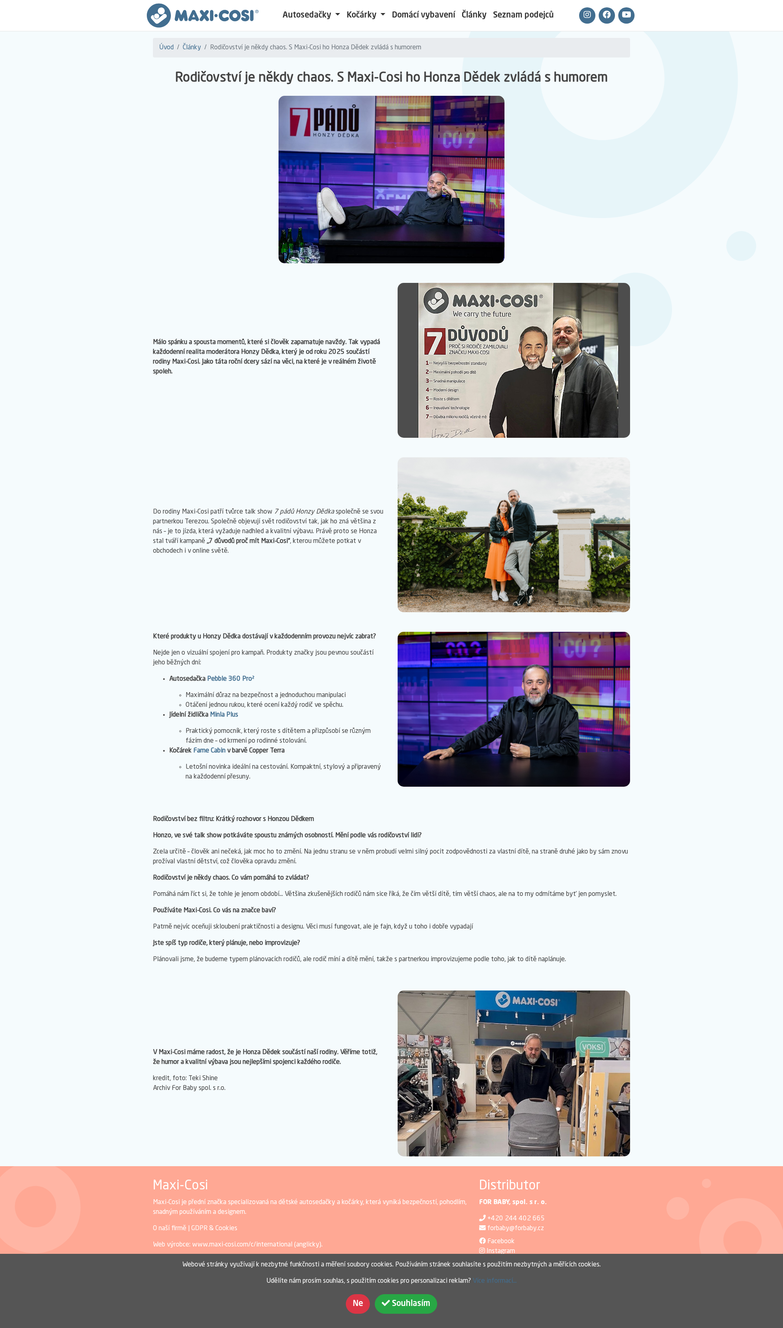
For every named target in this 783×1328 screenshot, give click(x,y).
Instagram (501, 1251)
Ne (358, 1304)
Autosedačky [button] (308, 15)
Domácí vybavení (423, 15)
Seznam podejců (523, 15)
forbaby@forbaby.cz (515, 1228)
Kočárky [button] (362, 15)
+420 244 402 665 (516, 1218)
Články (474, 15)
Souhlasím (410, 1304)
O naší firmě (169, 1228)
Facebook (501, 1241)
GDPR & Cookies (214, 1228)
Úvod (166, 47)
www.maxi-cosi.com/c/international (242, 1245)
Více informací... (495, 1281)
